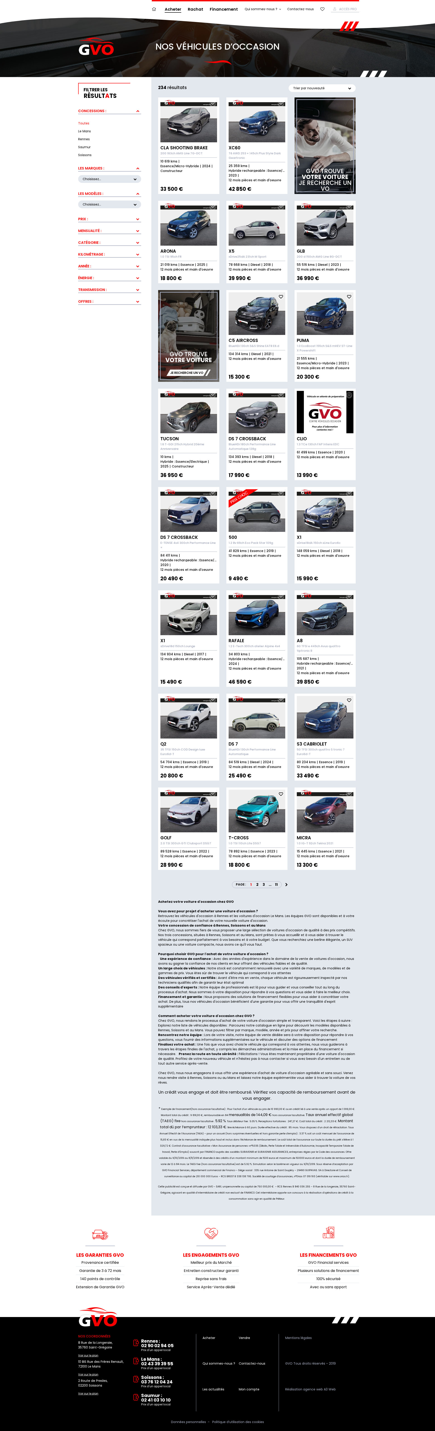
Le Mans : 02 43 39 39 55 (157, 1363)
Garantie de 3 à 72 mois (100, 1270)
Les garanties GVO (100, 1255)
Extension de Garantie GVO (100, 1287)
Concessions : (92, 111)
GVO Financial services (328, 1262)
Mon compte (249, 1389)
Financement (224, 9)
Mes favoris (322, 9)
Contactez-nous (300, 9)
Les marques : (91, 168)
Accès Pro (348, 9)
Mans (199, 1030)
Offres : (85, 301)
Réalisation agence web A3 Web (310, 1389)
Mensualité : (90, 230)
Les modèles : (90, 193)
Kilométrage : (91, 254)
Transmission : (92, 289)
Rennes (164, 1030)
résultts (100, 93)
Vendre (244, 1338)
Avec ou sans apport (328, 1287)
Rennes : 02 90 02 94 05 (157, 1345)
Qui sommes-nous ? (261, 9)
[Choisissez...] (109, 204)
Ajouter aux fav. (213, 104)
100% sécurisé (329, 1278)
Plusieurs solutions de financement (328, 1270)
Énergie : (86, 278)
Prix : (83, 219)
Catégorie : (89, 242)
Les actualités (213, 1389)
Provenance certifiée (100, 1262)
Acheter (173, 9)
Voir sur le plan (88, 1355)
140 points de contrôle (100, 1278)
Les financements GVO (328, 1255)
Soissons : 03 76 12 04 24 (157, 1381)
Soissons (178, 1030)
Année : (84, 266)
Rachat (195, 9)
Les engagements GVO (211, 1255)
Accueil (155, 9)
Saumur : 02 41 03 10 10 (156, 1400)
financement (329, 1049)
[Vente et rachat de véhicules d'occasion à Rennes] (96, 46)
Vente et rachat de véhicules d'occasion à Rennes (98, 1317)
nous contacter (273, 1058)
